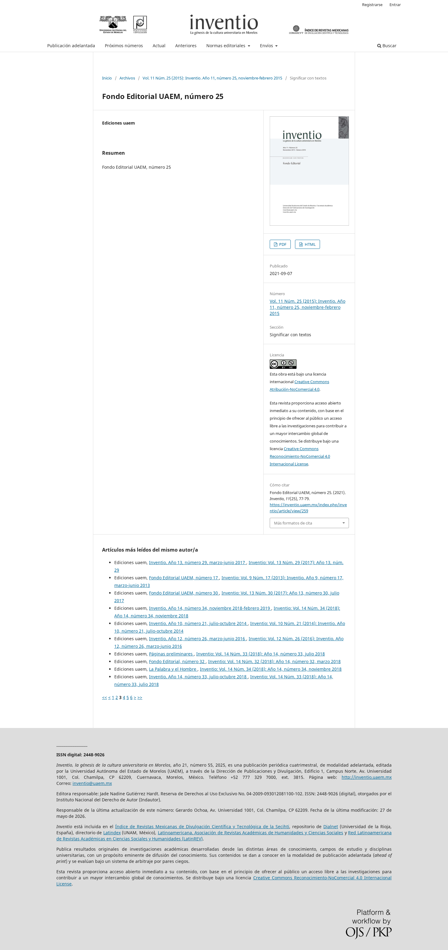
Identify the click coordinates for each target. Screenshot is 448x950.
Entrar (395, 4)
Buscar (388, 45)
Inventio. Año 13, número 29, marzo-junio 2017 (197, 562)
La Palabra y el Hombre (173, 669)
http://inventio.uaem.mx (367, 777)
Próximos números (124, 45)
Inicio (107, 78)
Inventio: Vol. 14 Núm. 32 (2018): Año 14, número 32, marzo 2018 (274, 661)
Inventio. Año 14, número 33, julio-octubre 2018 (198, 677)
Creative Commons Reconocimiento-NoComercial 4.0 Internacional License (300, 456)
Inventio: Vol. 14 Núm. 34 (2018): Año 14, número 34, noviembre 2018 (271, 669)
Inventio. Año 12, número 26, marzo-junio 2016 (197, 638)
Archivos (127, 78)
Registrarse (372, 4)
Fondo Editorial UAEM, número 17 (184, 578)
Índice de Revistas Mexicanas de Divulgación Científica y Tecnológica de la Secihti (202, 826)
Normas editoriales (226, 45)
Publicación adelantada (71, 45)
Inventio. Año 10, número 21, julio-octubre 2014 (198, 623)
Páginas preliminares (171, 654)
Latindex (112, 832)
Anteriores (186, 45)
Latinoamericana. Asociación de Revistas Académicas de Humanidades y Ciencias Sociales (250, 832)
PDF (282, 244)
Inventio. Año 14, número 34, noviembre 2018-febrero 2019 (210, 608)
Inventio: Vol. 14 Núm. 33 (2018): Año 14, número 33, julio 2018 (260, 654)
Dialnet (330, 826)
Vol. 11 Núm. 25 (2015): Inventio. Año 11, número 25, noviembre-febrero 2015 (212, 78)
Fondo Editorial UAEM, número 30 (184, 593)
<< (104, 697)
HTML (310, 244)
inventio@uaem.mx (92, 783)
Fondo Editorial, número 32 (177, 661)
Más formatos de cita (293, 523)
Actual (159, 45)
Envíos (267, 45)
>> (139, 697)
